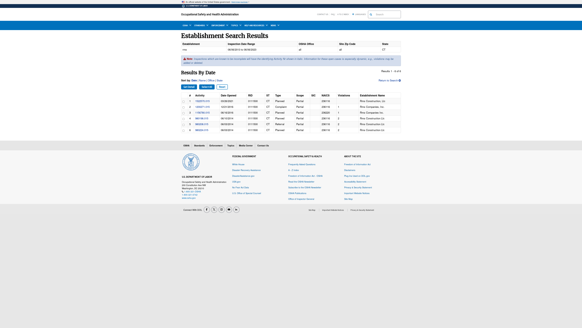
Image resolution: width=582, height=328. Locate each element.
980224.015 (201, 130)
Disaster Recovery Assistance (246, 170)
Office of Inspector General (301, 198)
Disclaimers (349, 170)
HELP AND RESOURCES (254, 25)
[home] (191, 161)
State (219, 80)
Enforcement (216, 145)
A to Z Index (343, 14)
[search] (371, 14)
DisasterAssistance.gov (243, 175)
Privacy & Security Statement (358, 187)
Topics (230, 145)
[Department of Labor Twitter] (214, 210)
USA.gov (236, 181)
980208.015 (201, 124)
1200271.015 (202, 107)
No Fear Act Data (240, 187)
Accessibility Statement (355, 181)
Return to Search (388, 80)
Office (211, 80)
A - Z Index (293, 170)
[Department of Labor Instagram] (221, 210)
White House (238, 164)
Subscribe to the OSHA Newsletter (304, 187)
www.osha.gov (189, 197)
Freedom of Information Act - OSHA (305, 175)
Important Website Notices (357, 193)
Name (202, 80)
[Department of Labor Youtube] (229, 210)
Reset (222, 87)
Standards (199, 145)
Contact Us (322, 14)
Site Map (348, 198)
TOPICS (234, 25)
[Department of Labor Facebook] (207, 210)
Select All (207, 87)
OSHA (185, 25)
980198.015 (201, 118)
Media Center (246, 145)
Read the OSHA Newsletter (301, 181)
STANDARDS (199, 25)
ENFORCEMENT (218, 25)
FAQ (333, 14)
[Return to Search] (400, 80)
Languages (360, 14)
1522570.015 (202, 101)
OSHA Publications (297, 193)
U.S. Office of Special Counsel (246, 193)
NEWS (273, 25)
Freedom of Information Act (357, 164)
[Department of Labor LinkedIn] (236, 210)
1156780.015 (202, 112)
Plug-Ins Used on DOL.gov (357, 175)
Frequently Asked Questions (301, 164)
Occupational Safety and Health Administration (210, 14)
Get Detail (189, 87)
